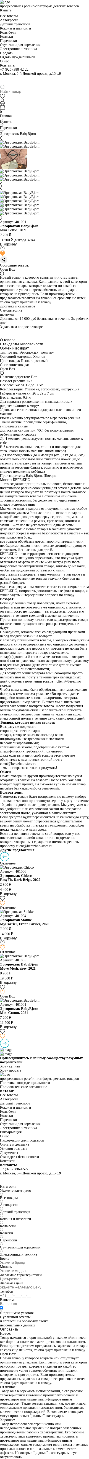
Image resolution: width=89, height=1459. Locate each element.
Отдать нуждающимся (17, 57)
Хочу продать (10, 1070)
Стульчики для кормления (20, 45)
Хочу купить (10, 1066)
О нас (4, 61)
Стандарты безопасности (21, 344)
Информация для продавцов (22, 1140)
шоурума (7, 314)
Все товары (9, 16)
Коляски (6, 36)
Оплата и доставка (14, 1144)
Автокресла (9, 20)
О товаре (8, 340)
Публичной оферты (15, 1317)
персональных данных (17, 1325)
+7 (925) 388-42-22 (14, 69)
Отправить (9, 1329)
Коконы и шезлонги (15, 28)
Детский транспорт (15, 24)
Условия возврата (13, 1148)
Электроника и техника (18, 49)
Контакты (7, 65)
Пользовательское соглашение (23, 1087)
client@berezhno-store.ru (18, 764)
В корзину (8, 244)
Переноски (8, 41)
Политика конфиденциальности (25, 1083)
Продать (6, 53)
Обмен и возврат (14, 348)
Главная (6, 116)
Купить (5, 10)
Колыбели (8, 32)
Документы (9, 1153)
